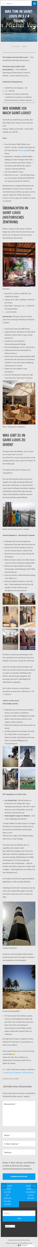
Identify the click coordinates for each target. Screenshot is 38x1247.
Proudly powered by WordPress (19, 1240)
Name (7, 1135)
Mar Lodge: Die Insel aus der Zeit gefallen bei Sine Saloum (7, 1195)
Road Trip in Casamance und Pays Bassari (19, 1072)
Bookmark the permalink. (11, 1079)
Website (8, 1152)
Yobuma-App (22, 150)
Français (23, 1245)
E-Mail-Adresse (11, 1143)
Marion (24, 46)
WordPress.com (26, 1243)
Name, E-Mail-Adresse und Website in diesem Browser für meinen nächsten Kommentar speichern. (19, 1165)
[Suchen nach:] (14, 3)
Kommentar (10, 1104)
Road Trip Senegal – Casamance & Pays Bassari (30, 1192)
